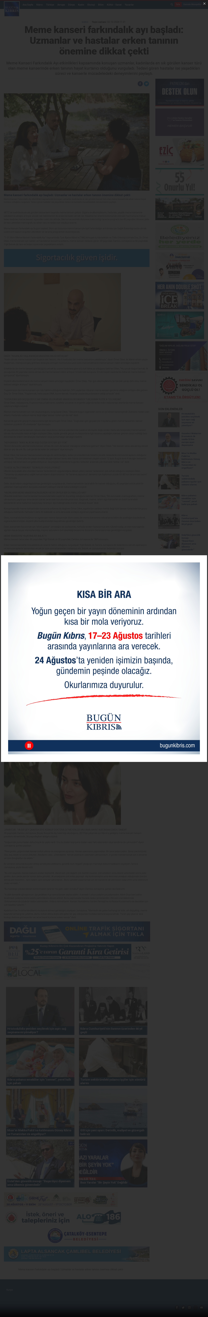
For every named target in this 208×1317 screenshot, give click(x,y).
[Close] (204, 3)
